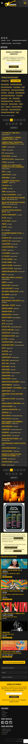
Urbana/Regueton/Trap (7, 101)
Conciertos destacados (9, 556)
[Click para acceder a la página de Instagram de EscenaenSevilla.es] (6, 38)
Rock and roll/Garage (6, 87)
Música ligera (4, 109)
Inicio (3, 711)
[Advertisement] (14, 22)
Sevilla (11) (5, 81)
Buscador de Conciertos (8, 668)
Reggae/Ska (4, 98)
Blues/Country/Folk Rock (17, 90)
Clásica (21, 104)
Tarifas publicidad (6, 730)
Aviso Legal (5, 732)
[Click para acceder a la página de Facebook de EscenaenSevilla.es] (2, 38)
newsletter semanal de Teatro (13, 71)
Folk (10, 98)
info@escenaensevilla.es (11, 547)
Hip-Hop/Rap (16, 98)
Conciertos (4, 712)
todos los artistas (18, 538)
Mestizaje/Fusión (19, 93)
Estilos (8, 40)
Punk (23, 87)
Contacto (4, 734)
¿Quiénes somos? (6, 729)
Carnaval (8, 107)
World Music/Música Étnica (8, 95)
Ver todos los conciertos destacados (14, 662)
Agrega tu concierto (7, 677)
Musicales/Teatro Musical (7, 112)
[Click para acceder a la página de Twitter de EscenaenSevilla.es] (4, 38)
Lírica (2, 107)
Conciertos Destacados (6, 43)
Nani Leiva (20, 739)
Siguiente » (14, 127)
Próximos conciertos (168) (9, 77)
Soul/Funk (3, 93)
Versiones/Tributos (17, 107)
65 (20, 124)
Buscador (3, 40)
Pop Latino (19, 95)
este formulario (17, 551)
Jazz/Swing (11, 93)
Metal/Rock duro (5, 90)
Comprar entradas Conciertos (20, 40)
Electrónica (17, 101)
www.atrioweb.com (20, 741)
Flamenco (4, 716)
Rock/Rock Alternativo (16, 84)
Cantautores (4, 104)
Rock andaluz (17, 87)
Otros (17, 112)
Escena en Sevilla (10, 3)
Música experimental (15, 109)
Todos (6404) (16, 81)
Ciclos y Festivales (17, 43)
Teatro (3, 714)
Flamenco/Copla (13, 104)
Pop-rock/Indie (5, 84)
